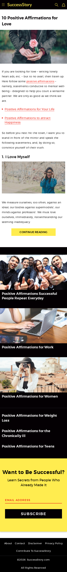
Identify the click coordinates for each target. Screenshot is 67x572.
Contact (20, 543)
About (8, 543)
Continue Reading (33, 232)
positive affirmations (40, 81)
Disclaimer (35, 543)
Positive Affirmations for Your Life (29, 109)
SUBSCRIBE (33, 513)
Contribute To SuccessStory (33, 551)
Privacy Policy (54, 543)
